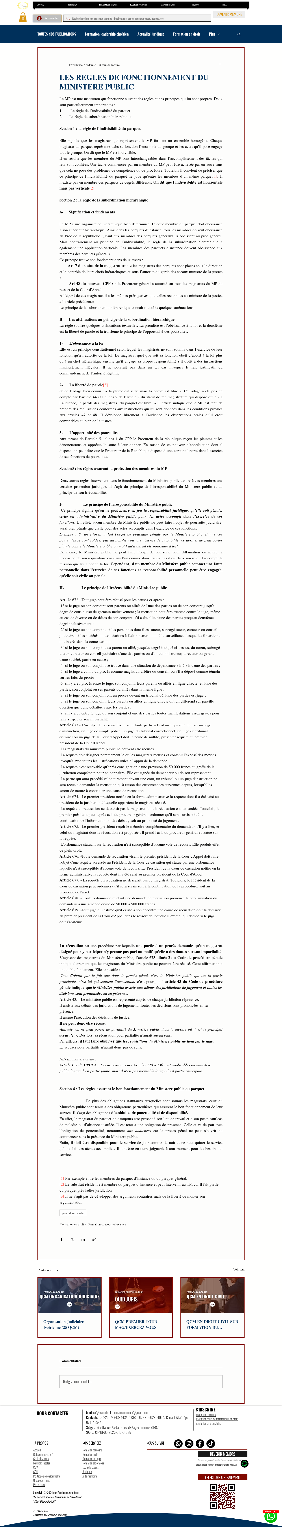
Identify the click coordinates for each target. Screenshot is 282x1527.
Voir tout (239, 1269)
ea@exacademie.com (105, 1412)
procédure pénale (72, 1213)
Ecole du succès (90, 1467)
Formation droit (90, 1454)
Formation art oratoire (93, 1463)
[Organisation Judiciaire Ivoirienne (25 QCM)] (69, 1295)
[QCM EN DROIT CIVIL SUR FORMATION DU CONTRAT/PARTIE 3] (212, 1295)
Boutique (87, 1471)
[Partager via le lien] (94, 1239)
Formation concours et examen (107, 1224)
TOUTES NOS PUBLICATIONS (56, 34)
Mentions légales (41, 1463)
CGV (35, 1467)
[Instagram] (189, 1443)
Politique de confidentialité (46, 1476)
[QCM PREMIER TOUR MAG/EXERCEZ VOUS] (141, 1295)
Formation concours (92, 1450)
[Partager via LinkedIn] (83, 1239)
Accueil (37, 1450)
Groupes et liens (41, 1480)
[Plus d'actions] (220, 64)
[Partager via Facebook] (61, 1239)
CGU (35, 1471)
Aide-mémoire (89, 1476)
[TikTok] (210, 1443)
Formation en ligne (91, 1458)
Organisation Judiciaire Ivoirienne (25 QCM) (63, 1324)
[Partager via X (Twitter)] (72, 1239)
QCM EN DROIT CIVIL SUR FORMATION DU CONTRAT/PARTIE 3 (212, 1324)
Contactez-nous (41, 1458)
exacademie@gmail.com (133, 1412)
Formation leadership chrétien (107, 34)
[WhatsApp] (178, 1443)
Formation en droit (186, 34)
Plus (212, 34)
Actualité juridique (150, 34)
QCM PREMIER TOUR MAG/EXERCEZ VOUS (136, 1324)
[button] (23, 17)
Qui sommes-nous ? (43, 1454)
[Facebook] (200, 1443)
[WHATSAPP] (244, 1463)
